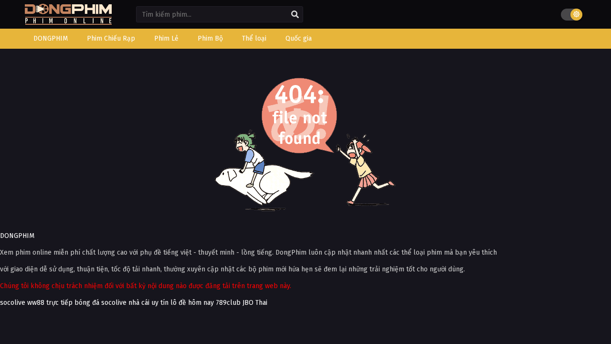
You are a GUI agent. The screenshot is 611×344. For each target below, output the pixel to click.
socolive (12, 303)
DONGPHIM (17, 236)
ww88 (35, 303)
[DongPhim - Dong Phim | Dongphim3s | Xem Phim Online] (68, 22)
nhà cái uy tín (148, 303)
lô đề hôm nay (192, 303)
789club (228, 303)
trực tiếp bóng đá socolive (86, 303)
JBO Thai (254, 303)
